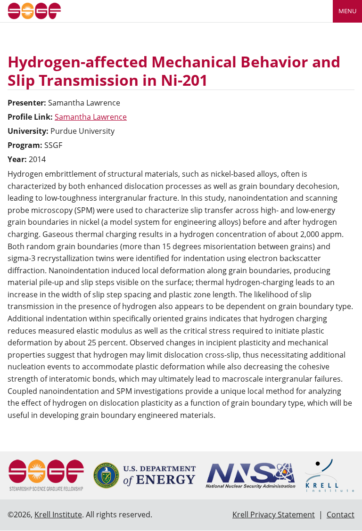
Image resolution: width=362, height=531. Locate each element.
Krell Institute (58, 514)
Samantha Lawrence (91, 117)
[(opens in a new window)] (144, 475)
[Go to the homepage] (34, 10)
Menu (347, 11)
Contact (340, 514)
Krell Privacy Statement (273, 514)
